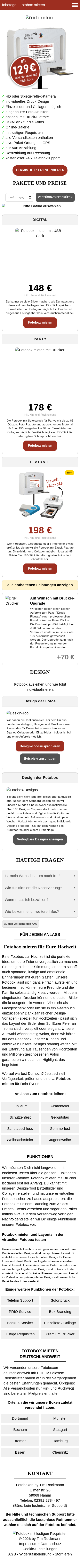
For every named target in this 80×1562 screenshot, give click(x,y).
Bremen (20, 1441)
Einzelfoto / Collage (60, 1323)
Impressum (28, 1544)
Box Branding (60, 1312)
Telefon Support (20, 1300)
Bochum (20, 1430)
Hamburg (60, 1441)
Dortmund (20, 1418)
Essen (20, 1452)
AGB (12, 1554)
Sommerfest (60, 1129)
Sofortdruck (60, 1300)
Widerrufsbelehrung (35, 1554)
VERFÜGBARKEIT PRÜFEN (55, 197)
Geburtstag (60, 1117)
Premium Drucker (60, 1334)
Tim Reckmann (49, 1539)
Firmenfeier (60, 1106)
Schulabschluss (20, 1129)
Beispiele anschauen (40, 758)
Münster (60, 1418)
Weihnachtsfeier (20, 1140)
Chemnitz (60, 1452)
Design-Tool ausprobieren (40, 746)
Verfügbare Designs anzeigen (40, 839)
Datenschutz (51, 1544)
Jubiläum (20, 1106)
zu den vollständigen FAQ (20, 923)
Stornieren (63, 1554)
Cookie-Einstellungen (40, 1549)
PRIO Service (20, 1312)
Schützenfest (20, 1117)
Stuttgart (60, 1430)
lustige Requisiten (20, 1334)
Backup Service (20, 1323)
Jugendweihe (60, 1140)
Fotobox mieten (40, 322)
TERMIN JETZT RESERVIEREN (40, 170)
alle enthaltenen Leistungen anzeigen (40, 585)
